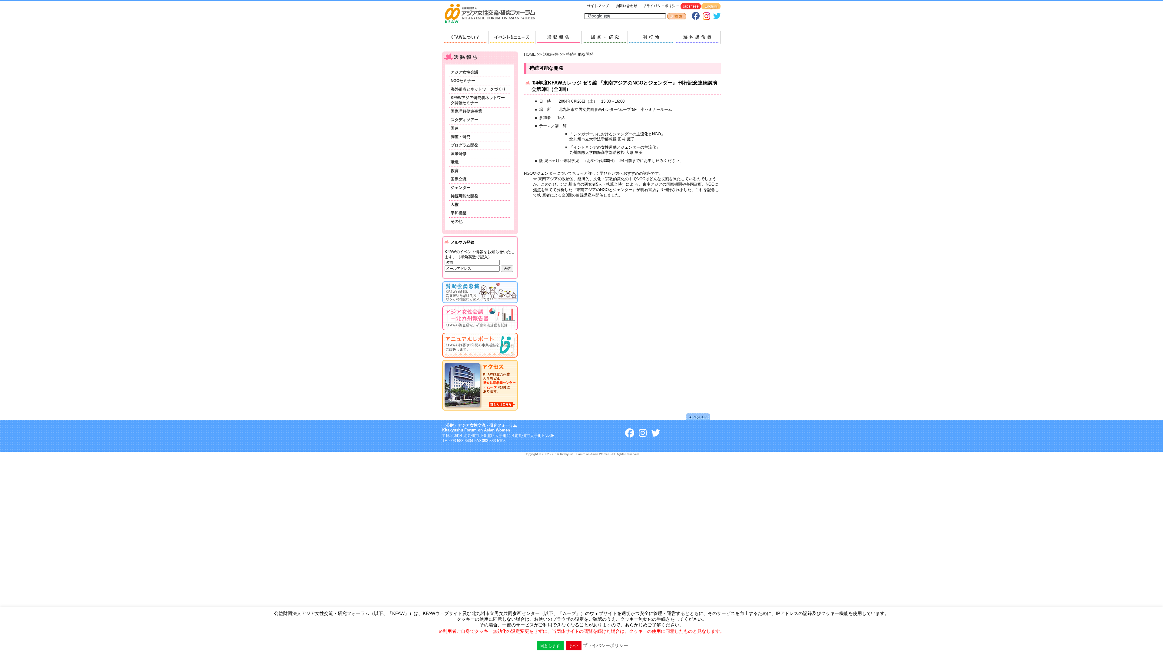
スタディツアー (464, 119)
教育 (455, 170)
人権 (455, 204)
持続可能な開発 (464, 196)
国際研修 (458, 153)
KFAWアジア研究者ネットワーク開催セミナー (478, 100)
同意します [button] (550, 645)
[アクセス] (480, 411)
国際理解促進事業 (466, 111)
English (711, 6)
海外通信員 (697, 37)
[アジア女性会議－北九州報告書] (480, 331)
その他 (456, 221)
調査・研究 (604, 37)
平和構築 (458, 213)
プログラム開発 (464, 145)
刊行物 (651, 37)
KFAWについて (466, 37)
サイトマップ (598, 6)
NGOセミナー (463, 80)
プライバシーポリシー (659, 6)
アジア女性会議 (464, 72)
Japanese (690, 6)
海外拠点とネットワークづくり (478, 89)
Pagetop (698, 416)
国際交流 (458, 179)
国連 (455, 128)
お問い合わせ (625, 6)
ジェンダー (460, 187)
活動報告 (558, 37)
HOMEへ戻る (492, 14)
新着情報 (512, 37)
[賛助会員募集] (480, 304)
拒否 (574, 645)
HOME (530, 54)
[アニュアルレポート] (480, 358)
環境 (455, 162)
